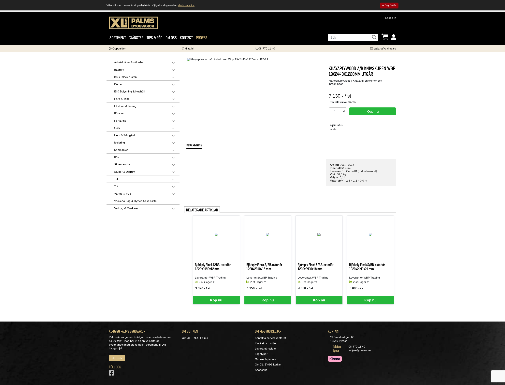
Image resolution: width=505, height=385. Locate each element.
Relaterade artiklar (202, 210)
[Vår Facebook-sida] (112, 374)
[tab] (194, 146)
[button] (117, 48)
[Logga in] (393, 37)
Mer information (186, 5)
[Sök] (374, 37)
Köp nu (373, 111)
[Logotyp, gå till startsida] (133, 22)
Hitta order (117, 358)
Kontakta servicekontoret (270, 337)
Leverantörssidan (266, 348)
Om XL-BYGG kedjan (268, 364)
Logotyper (261, 353)
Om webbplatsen (265, 359)
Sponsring (261, 369)
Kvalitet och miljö (265, 343)
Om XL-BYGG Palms (195, 337)
